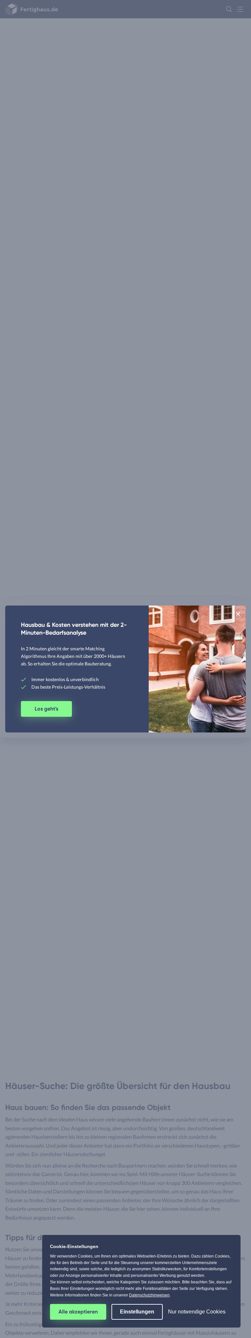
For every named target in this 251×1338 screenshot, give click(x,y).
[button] (238, 614)
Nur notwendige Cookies (197, 1311)
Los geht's (46, 709)
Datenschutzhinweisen (149, 1295)
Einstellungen (137, 1311)
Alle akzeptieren (78, 1312)
